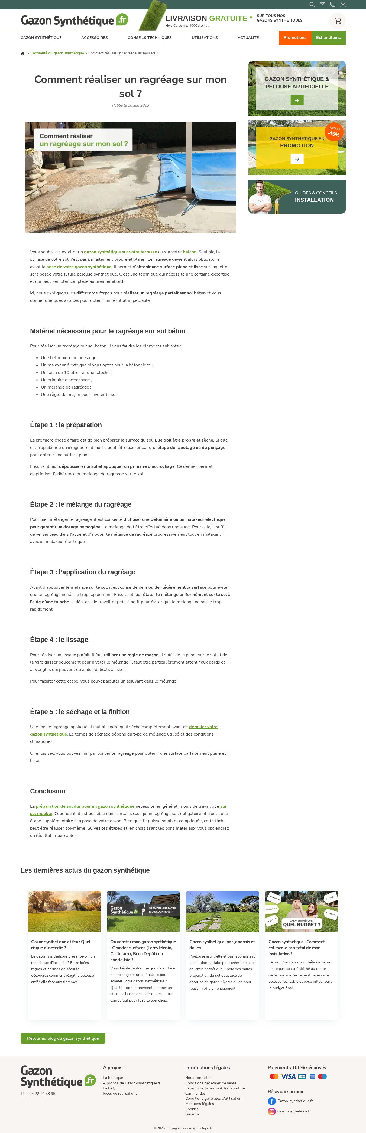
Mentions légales (199, 1103)
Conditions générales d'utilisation (213, 1098)
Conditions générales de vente (210, 1083)
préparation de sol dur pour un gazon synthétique (85, 806)
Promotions (295, 38)
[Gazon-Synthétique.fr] (60, 1078)
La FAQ (109, 1088)
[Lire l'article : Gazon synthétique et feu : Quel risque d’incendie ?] (64, 931)
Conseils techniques (150, 37)
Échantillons (328, 38)
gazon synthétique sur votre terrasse (120, 252)
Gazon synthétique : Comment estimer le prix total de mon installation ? (296, 948)
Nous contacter (198, 1077)
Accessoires (94, 37)
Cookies (192, 1109)
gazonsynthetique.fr (294, 1111)
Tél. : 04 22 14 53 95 (38, 1093)
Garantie (192, 1114)
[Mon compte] (343, 5)
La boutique (113, 1077)
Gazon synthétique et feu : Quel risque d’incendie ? (60, 945)
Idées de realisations (120, 1093)
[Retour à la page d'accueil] (75, 26)
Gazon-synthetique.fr (295, 1101)
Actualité (248, 37)
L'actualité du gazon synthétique (57, 53)
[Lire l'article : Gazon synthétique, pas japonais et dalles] (222, 931)
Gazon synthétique (41, 37)
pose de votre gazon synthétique (79, 267)
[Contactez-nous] (332, 5)
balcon (189, 252)
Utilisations (205, 37)
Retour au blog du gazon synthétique (63, 1038)
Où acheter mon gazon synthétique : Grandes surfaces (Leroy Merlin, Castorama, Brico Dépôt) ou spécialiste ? (143, 951)
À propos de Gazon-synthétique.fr (131, 1083)
